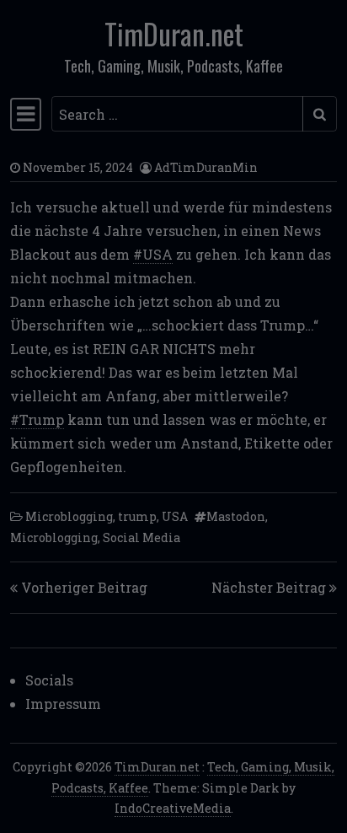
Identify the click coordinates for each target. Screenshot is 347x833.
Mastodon (235, 516)
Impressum (63, 703)
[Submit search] (319, 114)
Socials (49, 680)
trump (137, 516)
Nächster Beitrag (268, 587)
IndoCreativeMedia (173, 808)
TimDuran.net (173, 34)
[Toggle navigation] (25, 114)
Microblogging (69, 516)
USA (175, 516)
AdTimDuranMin (206, 167)
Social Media (141, 537)
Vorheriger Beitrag (84, 587)
